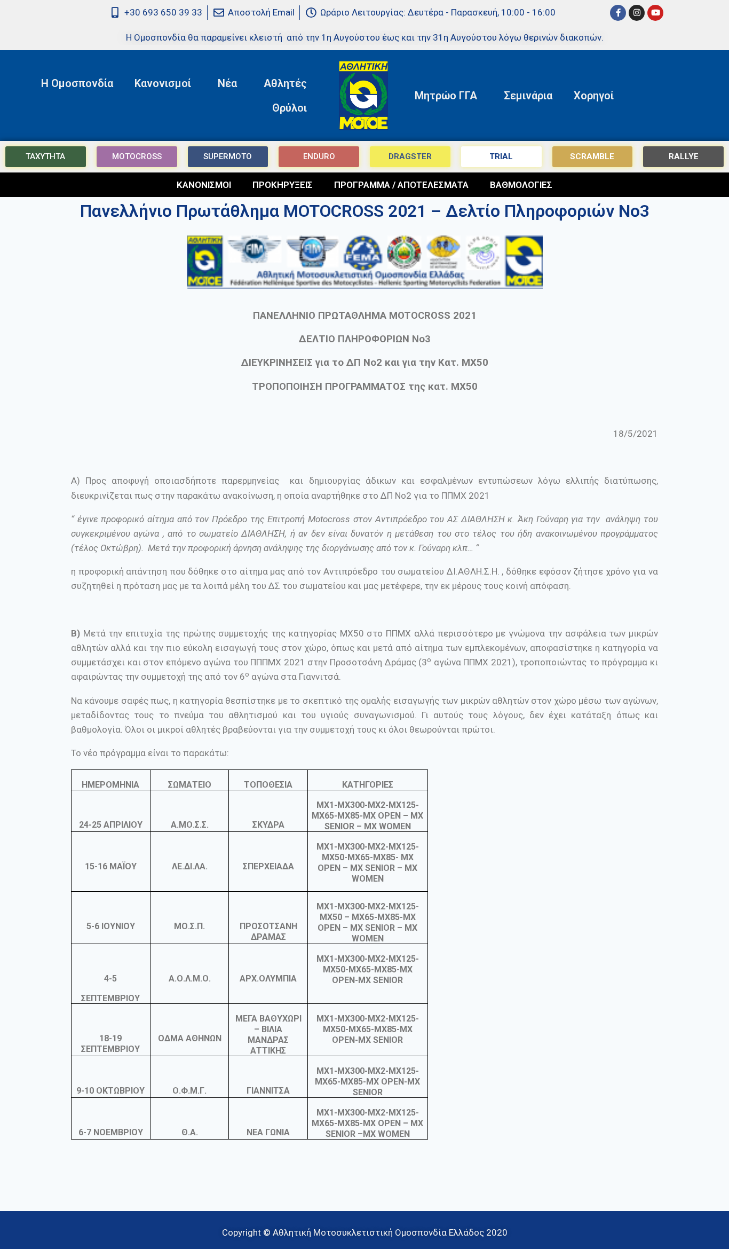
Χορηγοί (594, 95)
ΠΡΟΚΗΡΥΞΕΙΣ (282, 184)
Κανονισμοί (162, 83)
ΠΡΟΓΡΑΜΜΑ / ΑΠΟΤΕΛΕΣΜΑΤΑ (401, 184)
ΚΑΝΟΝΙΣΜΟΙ (204, 184)
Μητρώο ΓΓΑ (446, 95)
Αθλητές (285, 83)
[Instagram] (637, 13)
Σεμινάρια (528, 95)
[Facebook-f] (618, 13)
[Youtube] (655, 13)
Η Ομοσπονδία (77, 83)
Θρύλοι (289, 107)
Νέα (227, 83)
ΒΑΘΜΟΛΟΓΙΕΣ (521, 184)
